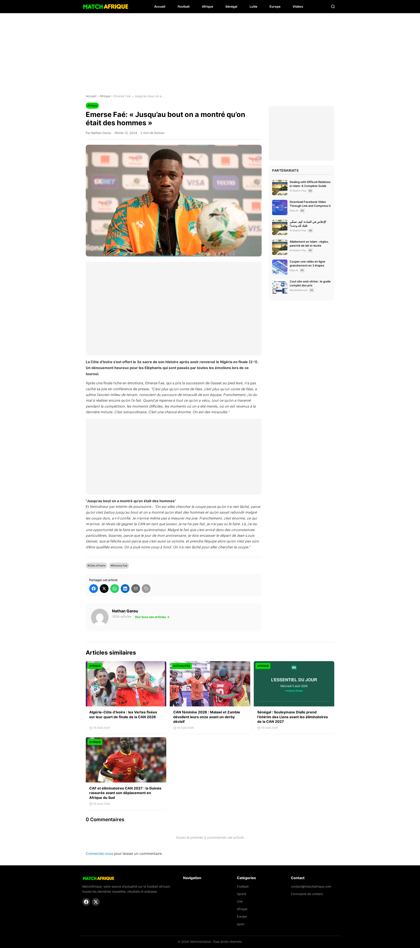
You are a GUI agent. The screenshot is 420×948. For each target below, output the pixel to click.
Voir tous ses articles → (152, 617)
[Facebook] (86, 902)
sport (240, 924)
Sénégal (231, 6)
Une (240, 901)
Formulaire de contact (307, 894)
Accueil (159, 6)
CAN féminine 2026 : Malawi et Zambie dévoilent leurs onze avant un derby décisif (206, 717)
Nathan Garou (125, 611)
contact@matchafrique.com (311, 886)
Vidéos (298, 6)
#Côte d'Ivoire (96, 565)
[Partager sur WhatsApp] (114, 588)
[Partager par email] (135, 588)
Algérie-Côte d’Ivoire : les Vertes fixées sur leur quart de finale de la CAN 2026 (123, 714)
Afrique (207, 6)
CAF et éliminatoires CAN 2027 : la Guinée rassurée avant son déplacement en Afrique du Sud (125, 793)
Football (184, 6)
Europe (275, 6)
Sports (241, 894)
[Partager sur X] (104, 588)
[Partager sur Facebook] (93, 588)
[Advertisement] (210, 50)
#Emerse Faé (119, 565)
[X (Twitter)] (96, 902)
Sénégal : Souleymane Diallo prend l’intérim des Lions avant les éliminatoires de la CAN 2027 (292, 717)
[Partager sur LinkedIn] (125, 588)
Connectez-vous (100, 854)
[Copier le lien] (146, 588)
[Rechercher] (333, 6)
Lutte (253, 6)
